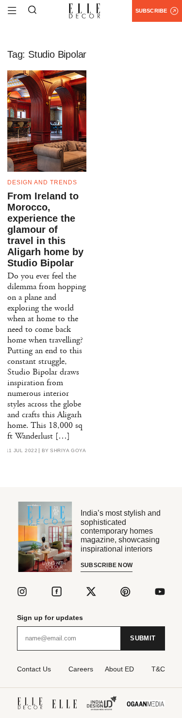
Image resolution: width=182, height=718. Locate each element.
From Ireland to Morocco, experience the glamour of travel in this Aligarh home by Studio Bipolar (45, 229)
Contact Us (34, 669)
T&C (158, 669)
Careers (80, 669)
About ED (119, 669)
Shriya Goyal (69, 450)
